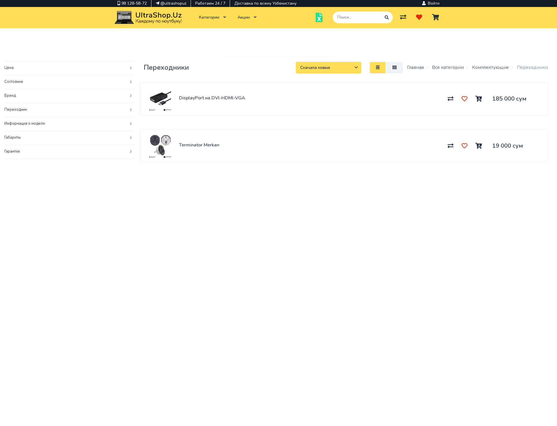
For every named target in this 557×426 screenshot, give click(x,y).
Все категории (447, 67)
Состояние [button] (13, 81)
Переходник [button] (15, 109)
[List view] (378, 67)
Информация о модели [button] (24, 123)
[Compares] (403, 17)
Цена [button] (9, 67)
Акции (244, 17)
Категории (209, 17)
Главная (415, 67)
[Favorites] (419, 17)
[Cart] (435, 17)
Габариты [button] (12, 137)
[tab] (69, 68)
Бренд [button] (10, 95)
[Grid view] (394, 67)
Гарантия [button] (12, 151)
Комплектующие (490, 67)
